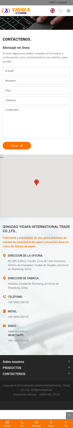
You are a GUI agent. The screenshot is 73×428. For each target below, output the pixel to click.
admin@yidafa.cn (18, 331)
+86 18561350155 (18, 302)
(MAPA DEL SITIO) (50, 394)
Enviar (14, 145)
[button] (36, 182)
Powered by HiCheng (24, 394)
